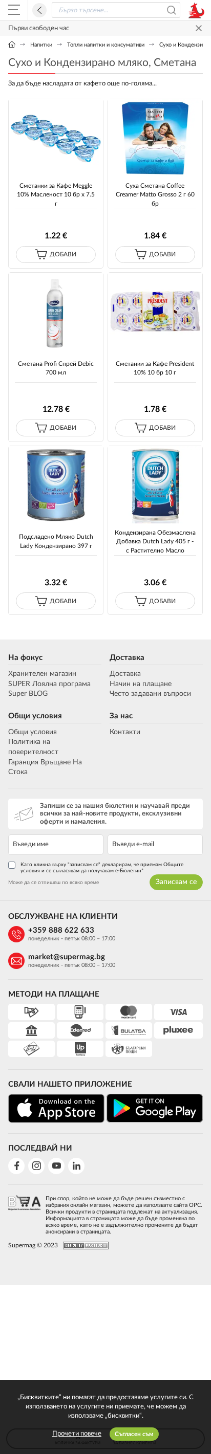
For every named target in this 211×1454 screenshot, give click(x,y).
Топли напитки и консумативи (105, 45)
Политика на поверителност (33, 747)
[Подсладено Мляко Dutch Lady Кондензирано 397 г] (56, 484)
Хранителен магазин (42, 673)
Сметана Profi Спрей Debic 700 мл (56, 368)
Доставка (127, 658)
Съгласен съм (134, 1434)
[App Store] (56, 1108)
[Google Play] (155, 1108)
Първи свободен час (38, 28)
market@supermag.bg (66, 957)
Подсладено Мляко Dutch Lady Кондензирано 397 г (56, 541)
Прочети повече (76, 1433)
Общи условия (35, 716)
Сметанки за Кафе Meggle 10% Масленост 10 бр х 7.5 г (56, 195)
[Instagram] (36, 1166)
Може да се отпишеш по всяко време (53, 882)
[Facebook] (16, 1166)
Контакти (125, 732)
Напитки (41, 45)
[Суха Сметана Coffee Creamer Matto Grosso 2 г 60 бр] (155, 138)
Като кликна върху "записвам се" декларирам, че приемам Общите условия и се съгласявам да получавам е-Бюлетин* (101, 867)
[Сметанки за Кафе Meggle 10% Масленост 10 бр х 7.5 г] (56, 138)
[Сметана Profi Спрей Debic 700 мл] (56, 311)
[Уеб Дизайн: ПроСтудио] (83, 1245)
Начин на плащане (141, 684)
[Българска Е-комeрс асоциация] (24, 1212)
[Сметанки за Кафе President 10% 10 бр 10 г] (155, 311)
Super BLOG (28, 693)
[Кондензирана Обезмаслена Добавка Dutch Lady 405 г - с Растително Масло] (155, 484)
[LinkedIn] (76, 1166)
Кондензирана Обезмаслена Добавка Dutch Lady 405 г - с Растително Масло (155, 542)
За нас (121, 716)
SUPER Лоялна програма (49, 684)
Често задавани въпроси (150, 693)
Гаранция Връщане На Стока (45, 767)
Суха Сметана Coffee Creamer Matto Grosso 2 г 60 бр (155, 195)
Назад (39, 10)
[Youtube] (56, 1166)
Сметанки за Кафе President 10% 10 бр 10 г (155, 368)
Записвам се (176, 882)
